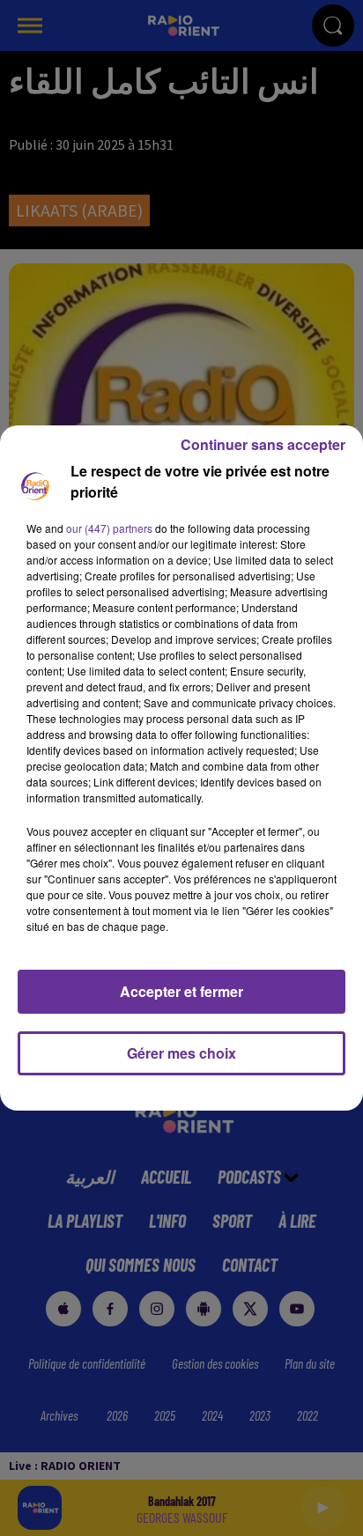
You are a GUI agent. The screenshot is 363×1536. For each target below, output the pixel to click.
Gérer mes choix (181, 1053)
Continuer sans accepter (263, 444)
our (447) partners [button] (109, 528)
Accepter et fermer (181, 991)
